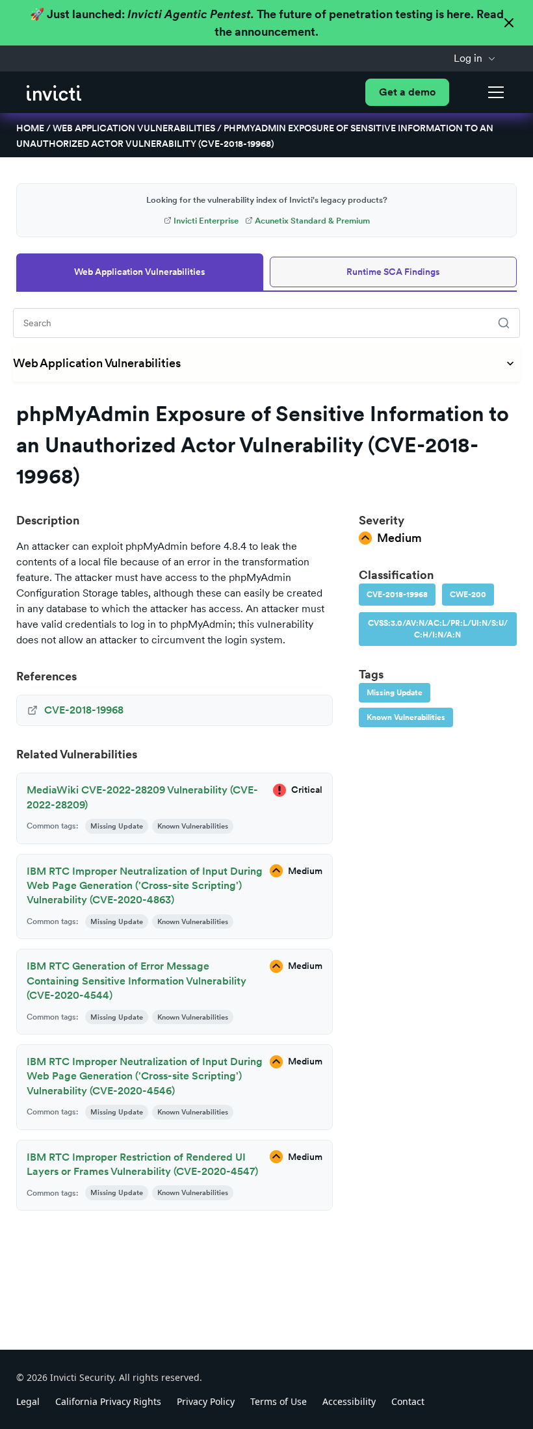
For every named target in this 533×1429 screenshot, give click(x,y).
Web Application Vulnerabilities (134, 128)
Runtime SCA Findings (393, 271)
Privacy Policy (206, 1401)
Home (30, 128)
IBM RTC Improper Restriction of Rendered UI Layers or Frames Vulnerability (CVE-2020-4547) (142, 1164)
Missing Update (394, 692)
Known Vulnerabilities (406, 717)
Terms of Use (278, 1401)
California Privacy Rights (108, 1401)
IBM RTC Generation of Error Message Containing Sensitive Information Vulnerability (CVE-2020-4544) (136, 980)
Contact (407, 1401)
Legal (28, 1401)
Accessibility (349, 1401)
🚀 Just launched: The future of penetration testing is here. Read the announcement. (267, 22)
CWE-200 (468, 594)
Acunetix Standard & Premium (312, 220)
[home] (54, 92)
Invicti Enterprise (206, 220)
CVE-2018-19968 (397, 594)
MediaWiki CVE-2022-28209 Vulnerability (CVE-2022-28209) (142, 797)
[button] (474, 58)
